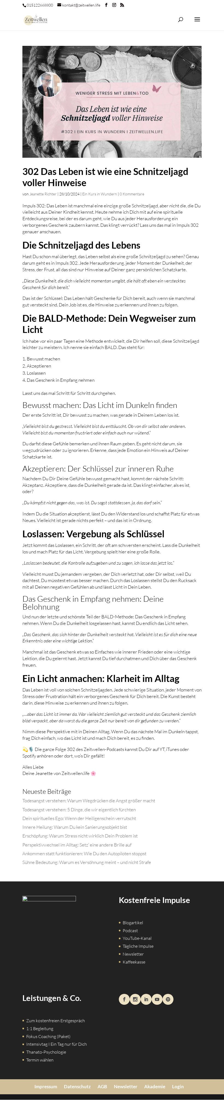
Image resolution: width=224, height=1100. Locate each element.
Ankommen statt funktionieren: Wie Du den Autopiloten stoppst (84, 853)
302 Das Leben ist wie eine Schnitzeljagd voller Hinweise (105, 177)
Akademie (154, 1086)
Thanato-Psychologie (46, 1052)
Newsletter (133, 954)
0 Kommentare (132, 194)
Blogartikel (133, 922)
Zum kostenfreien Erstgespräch (55, 1020)
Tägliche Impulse (138, 946)
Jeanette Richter (43, 194)
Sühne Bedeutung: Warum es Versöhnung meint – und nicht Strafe (86, 862)
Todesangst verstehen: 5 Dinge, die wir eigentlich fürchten (79, 809)
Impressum (45, 1086)
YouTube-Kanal (137, 938)
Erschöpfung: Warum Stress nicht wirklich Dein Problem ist (80, 836)
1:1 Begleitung (39, 1028)
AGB (102, 1086)
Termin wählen (40, 1060)
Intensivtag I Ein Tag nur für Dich (56, 1044)
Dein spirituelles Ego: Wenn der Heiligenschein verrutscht (79, 818)
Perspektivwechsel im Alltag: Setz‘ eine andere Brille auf (76, 845)
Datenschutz (77, 1086)
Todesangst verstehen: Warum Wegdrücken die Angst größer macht (88, 800)
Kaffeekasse (134, 962)
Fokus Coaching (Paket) (48, 1036)
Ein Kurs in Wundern (99, 194)
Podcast (130, 930)
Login (178, 1086)
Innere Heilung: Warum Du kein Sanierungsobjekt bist (74, 827)
